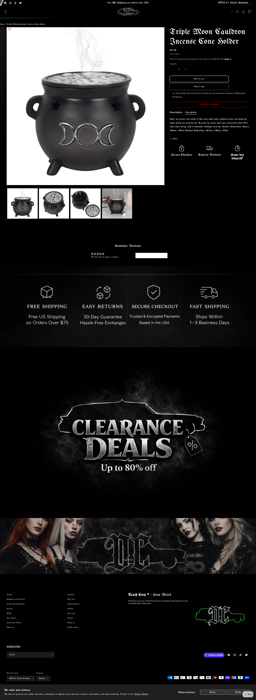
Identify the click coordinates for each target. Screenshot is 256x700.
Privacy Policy (141, 694)
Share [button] (175, 139)
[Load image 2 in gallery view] (54, 203)
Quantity (173, 64)
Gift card (71, 599)
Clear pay (71, 613)
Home (2, 24)
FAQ (9, 613)
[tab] (176, 113)
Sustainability (73, 604)
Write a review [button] (151, 255)
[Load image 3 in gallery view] (85, 203)
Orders (70, 618)
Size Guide (11, 618)
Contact (10, 609)
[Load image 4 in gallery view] (117, 203)
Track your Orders (14, 623)
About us (10, 627)
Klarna (70, 609)
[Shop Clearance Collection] (128, 432)
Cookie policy (72, 627)
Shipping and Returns (16, 599)
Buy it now (199, 87)
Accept (212, 692)
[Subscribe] (52, 655)
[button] (6, 12)
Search (9, 595)
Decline (238, 692)
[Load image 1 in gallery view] (22, 203)
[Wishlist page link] (231, 11)
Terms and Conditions (16, 604)
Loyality (70, 595)
